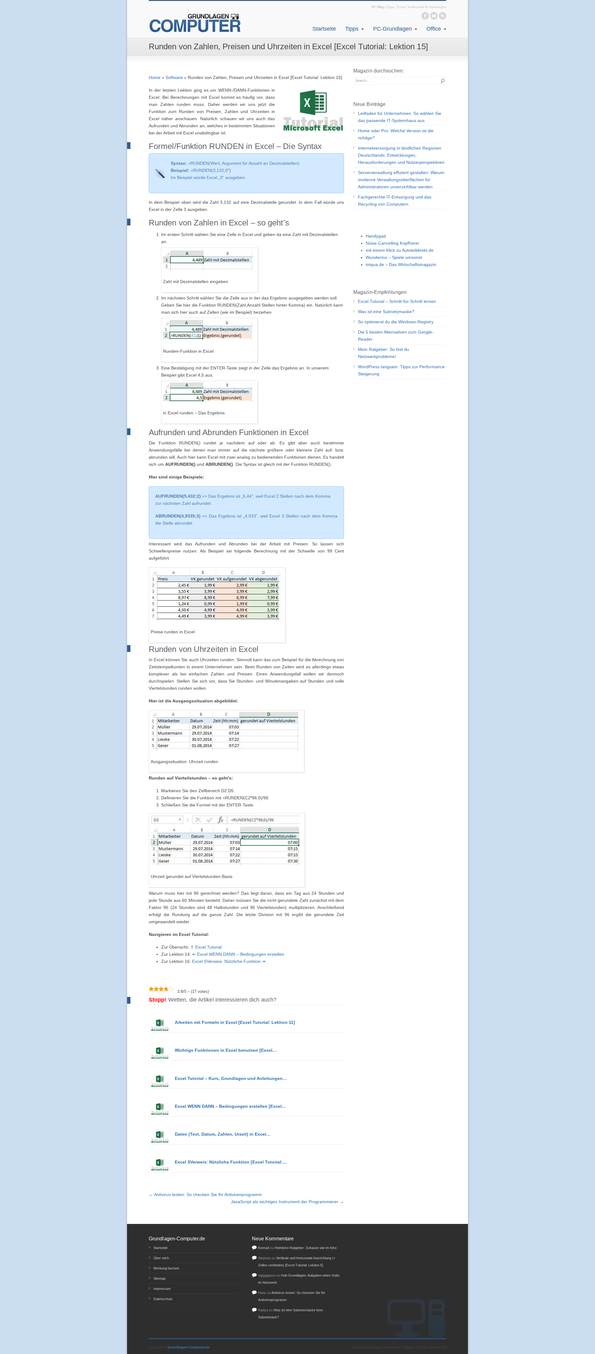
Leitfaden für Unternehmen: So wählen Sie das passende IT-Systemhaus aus (399, 117)
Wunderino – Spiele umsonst (394, 257)
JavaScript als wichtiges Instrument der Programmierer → (287, 1201)
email (434, 16)
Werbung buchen (166, 1268)
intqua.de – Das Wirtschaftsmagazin (401, 264)
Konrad (263, 1248)
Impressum (161, 1289)
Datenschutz (163, 1299)
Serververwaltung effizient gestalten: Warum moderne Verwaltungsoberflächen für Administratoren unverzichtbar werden (401, 179)
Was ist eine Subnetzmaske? (386, 311)
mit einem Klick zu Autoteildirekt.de (400, 250)
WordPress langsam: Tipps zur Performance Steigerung (401, 370)
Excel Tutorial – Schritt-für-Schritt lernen (397, 301)
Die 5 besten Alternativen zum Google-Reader (396, 336)
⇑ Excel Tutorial (206, 947)
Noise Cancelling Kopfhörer (392, 243)
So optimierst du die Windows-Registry (396, 321)
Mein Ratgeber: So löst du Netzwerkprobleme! (383, 353)
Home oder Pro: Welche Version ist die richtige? (396, 134)
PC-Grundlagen (392, 29)
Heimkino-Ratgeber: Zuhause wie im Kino (306, 1248)
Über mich (161, 1258)
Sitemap (159, 1278)
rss (442, 16)
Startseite (324, 29)
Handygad (376, 236)
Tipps (352, 29)
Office (433, 29)
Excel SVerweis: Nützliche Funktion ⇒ (229, 961)
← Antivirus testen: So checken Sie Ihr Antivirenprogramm (205, 1194)
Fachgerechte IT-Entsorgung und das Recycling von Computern (394, 200)
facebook (425, 16)
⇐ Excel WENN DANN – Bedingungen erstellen (238, 954)
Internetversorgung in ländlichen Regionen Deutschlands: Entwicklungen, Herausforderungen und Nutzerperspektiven (401, 155)
